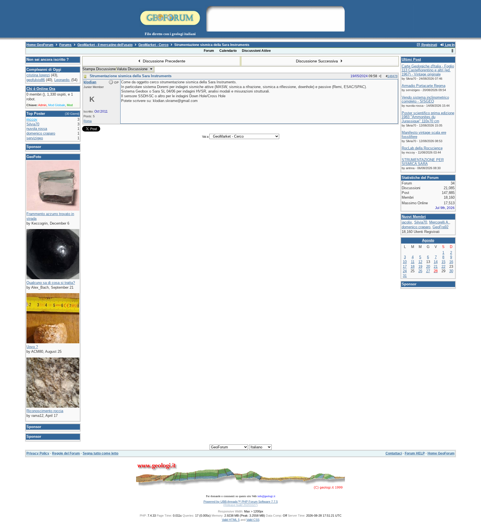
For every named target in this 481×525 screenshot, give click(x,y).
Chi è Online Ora (40, 89)
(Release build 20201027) (240, 505)
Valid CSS (252, 519)
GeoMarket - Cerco (153, 45)
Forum (209, 51)
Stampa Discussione (99, 69)
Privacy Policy (37, 453)
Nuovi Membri (414, 217)
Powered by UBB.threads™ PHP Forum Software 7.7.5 (240, 501)
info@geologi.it (266, 496)
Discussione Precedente (163, 61)
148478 (392, 76)
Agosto (428, 240)
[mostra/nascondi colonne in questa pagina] (452, 50)
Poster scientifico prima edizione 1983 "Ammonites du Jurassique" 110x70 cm (428, 117)
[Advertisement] (275, 17)
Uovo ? (32, 347)
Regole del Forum (66, 453)
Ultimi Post (411, 59)
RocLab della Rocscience (422, 148)
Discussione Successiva (317, 61)
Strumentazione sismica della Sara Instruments (130, 76)
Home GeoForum (39, 45)
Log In (449, 45)
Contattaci (394, 453)
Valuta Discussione (133, 69)
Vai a (205, 136)
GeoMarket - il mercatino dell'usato (104, 45)
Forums (65, 45)
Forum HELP (415, 453)
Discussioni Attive (256, 51)
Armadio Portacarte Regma (423, 86)
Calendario (228, 51)
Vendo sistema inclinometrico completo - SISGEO (425, 99)
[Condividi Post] (380, 76)
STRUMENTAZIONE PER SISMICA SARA (423, 162)
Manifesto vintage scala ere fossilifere (424, 134)
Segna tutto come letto (100, 453)
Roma (88, 121)
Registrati (429, 45)
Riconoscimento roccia (44, 411)
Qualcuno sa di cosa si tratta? (50, 283)
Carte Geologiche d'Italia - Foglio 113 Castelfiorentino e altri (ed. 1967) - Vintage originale (428, 70)
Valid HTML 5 (231, 519)
